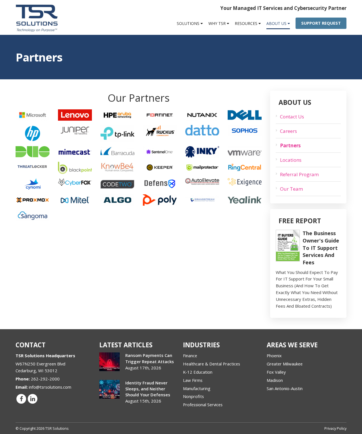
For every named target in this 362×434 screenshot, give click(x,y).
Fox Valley (276, 372)
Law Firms (192, 380)
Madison (275, 380)
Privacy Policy (335, 428)
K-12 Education (197, 372)
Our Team (291, 189)
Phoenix (274, 355)
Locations (290, 160)
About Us (277, 23)
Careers (288, 131)
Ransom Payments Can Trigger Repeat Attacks (149, 358)
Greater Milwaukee (285, 364)
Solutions (189, 23)
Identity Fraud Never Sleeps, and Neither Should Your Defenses (147, 388)
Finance (190, 355)
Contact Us (292, 116)
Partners (290, 145)
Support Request (321, 23)
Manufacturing (196, 388)
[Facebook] (21, 399)
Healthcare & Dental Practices (211, 364)
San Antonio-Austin (285, 388)
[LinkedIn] (32, 399)
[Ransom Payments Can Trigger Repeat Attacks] (109, 361)
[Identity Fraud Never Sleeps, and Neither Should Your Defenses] (109, 389)
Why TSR (217, 23)
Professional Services (203, 404)
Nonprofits (193, 396)
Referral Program (299, 174)
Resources (246, 23)
